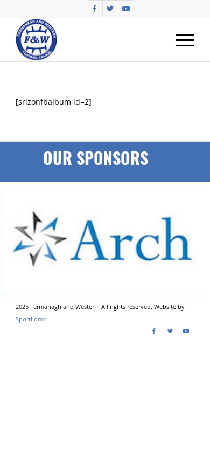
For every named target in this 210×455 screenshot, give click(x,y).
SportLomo (31, 319)
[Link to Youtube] (126, 9)
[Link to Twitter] (110, 9)
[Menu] (179, 39)
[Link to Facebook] (94, 9)
